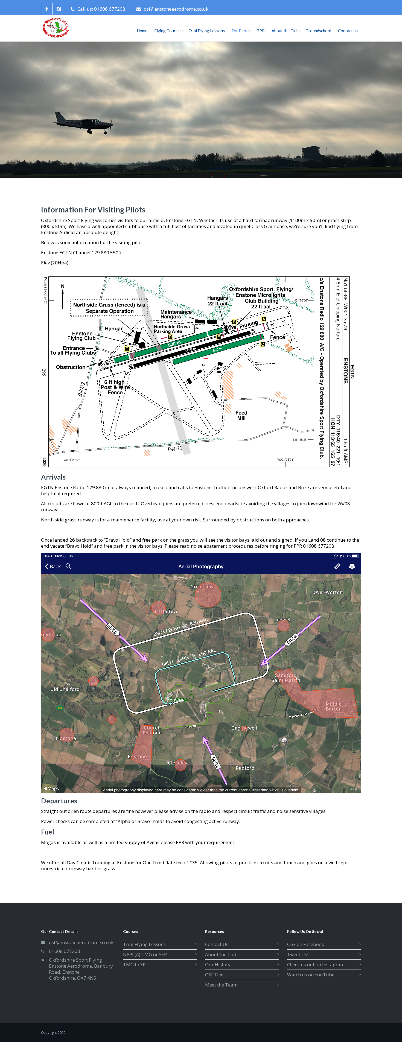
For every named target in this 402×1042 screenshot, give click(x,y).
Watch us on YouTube (310, 974)
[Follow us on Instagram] (58, 9)
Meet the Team (221, 985)
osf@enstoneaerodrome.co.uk (176, 9)
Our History (218, 964)
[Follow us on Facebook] (46, 9)
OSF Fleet (215, 974)
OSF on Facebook (305, 944)
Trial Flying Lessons (144, 944)
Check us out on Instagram (316, 964)
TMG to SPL (135, 964)
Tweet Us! (297, 954)
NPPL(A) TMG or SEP (145, 954)
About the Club (221, 954)
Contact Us (216, 944)
